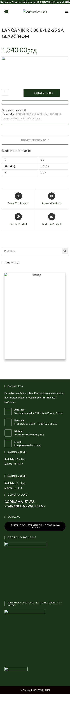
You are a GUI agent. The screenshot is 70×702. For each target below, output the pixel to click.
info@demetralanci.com (27, 445)
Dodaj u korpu (43, 93)
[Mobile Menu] (66, 11)
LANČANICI (55, 114)
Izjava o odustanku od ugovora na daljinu (35, 526)
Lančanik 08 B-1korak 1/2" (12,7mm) (21, 118)
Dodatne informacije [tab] (35, 140)
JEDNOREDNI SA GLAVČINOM (31, 114)
